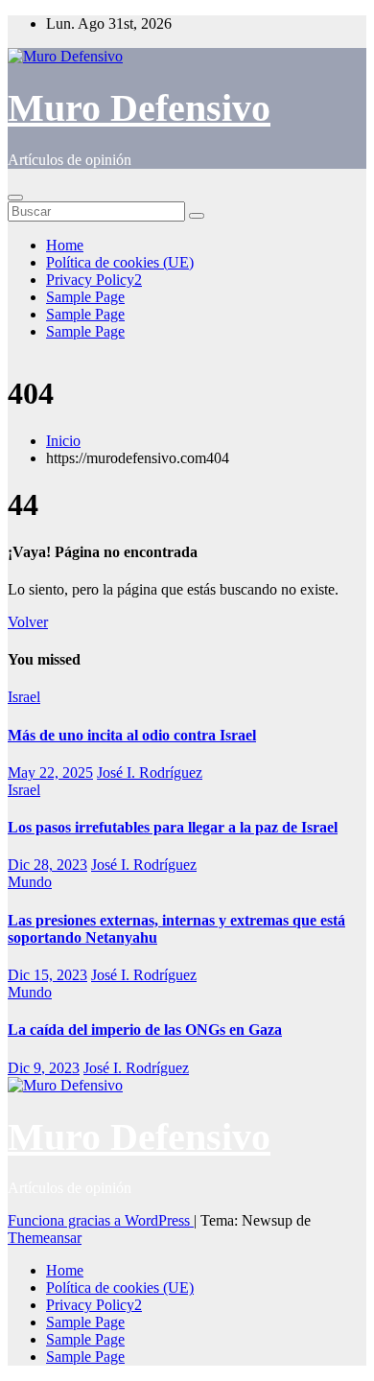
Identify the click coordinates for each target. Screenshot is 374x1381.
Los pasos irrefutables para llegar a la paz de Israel (173, 827)
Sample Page (85, 297)
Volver (28, 622)
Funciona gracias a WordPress (101, 1220)
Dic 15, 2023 (47, 975)
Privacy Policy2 (94, 279)
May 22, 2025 (50, 772)
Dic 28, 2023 (47, 864)
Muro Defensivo (139, 107)
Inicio (63, 441)
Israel (24, 697)
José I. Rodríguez (149, 772)
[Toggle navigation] (15, 197)
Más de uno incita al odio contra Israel (132, 735)
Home (64, 245)
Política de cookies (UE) (120, 262)
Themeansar (45, 1237)
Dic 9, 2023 (44, 1068)
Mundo (30, 882)
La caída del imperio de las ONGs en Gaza (145, 1029)
